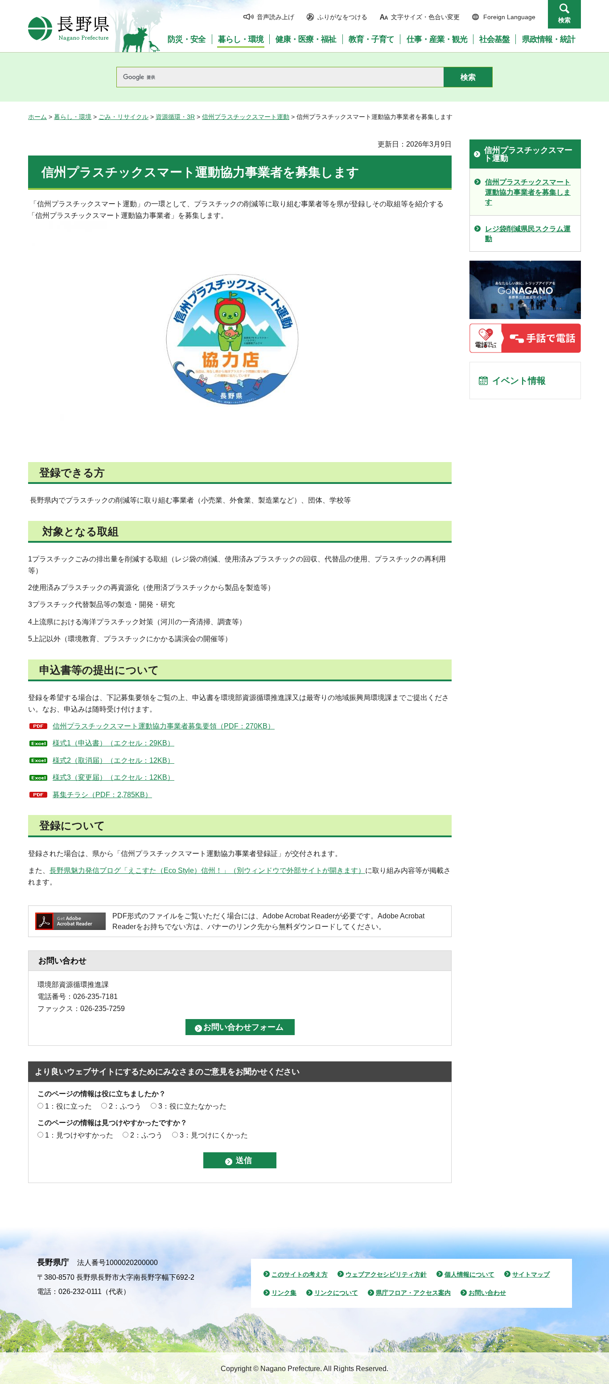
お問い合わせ (487, 1292)
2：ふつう (125, 1106)
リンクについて (336, 1292)
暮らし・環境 (72, 116)
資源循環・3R (175, 116)
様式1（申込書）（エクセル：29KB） (113, 743)
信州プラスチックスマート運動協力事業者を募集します (528, 192)
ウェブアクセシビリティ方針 (386, 1274)
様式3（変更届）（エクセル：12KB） (113, 777)
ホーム (37, 116)
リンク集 (284, 1292)
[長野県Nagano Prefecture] (68, 28)
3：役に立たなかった (192, 1106)
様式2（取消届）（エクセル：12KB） (113, 760)
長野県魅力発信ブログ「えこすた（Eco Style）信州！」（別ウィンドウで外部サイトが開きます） (207, 870)
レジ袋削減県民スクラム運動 (528, 233)
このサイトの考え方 (300, 1274)
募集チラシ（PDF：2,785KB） (102, 794)
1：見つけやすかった (79, 1135)
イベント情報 (519, 380)
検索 (564, 20)
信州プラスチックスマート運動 (245, 116)
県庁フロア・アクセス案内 (413, 1292)
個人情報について (469, 1274)
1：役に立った (68, 1106)
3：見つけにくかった (214, 1135)
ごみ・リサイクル (123, 116)
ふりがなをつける (342, 16)
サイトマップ (531, 1274)
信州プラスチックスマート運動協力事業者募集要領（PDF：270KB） (164, 726)
